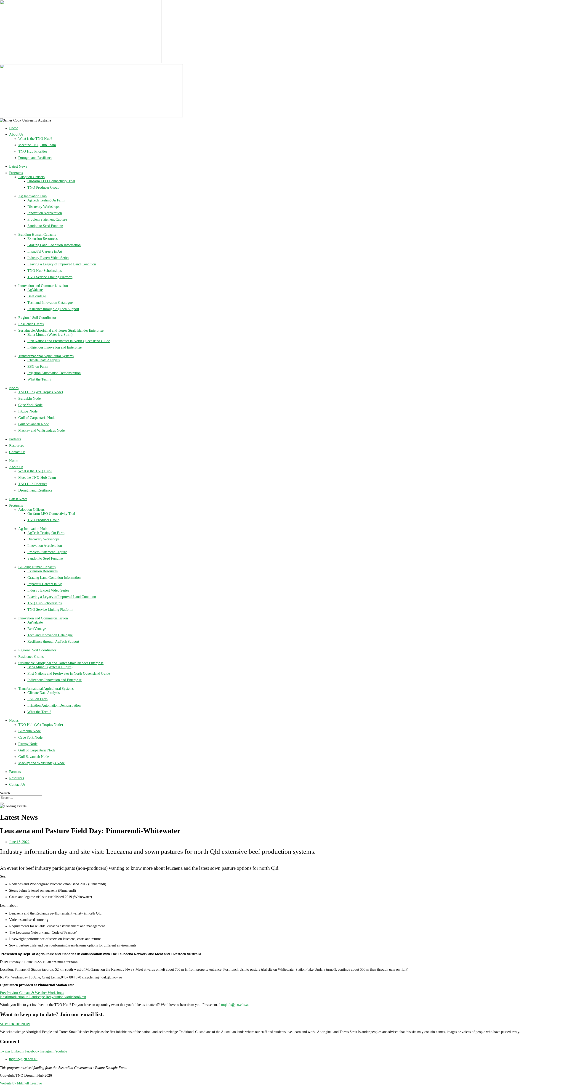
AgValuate (35, 290)
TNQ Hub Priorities (32, 151)
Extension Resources (42, 239)
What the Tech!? (39, 379)
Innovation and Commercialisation (43, 286)
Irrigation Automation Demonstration (54, 373)
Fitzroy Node (27, 411)
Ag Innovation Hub (32, 196)
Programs (16, 173)
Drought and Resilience (35, 158)
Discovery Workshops (43, 207)
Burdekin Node (29, 398)
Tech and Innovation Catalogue (50, 302)
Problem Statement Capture (47, 219)
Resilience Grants (31, 324)
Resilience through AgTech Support (53, 309)
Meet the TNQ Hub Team (37, 145)
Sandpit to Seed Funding (45, 226)
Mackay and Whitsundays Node (41, 430)
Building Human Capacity (37, 234)
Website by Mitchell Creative (21, 1083)
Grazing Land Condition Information (54, 245)
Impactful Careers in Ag (44, 251)
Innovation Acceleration (44, 213)
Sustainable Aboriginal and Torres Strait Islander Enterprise (61, 330)
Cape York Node (30, 405)
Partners (15, 439)
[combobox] (21, 797)
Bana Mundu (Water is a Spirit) (49, 334)
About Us (16, 134)
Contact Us (17, 452)
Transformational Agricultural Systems (46, 356)
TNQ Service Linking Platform (49, 277)
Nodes (14, 388)
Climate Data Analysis (43, 360)
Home (13, 128)
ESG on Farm (37, 366)
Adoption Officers (31, 177)
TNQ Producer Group (43, 187)
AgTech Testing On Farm (45, 200)
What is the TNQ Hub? (35, 138)
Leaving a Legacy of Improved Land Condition (61, 264)
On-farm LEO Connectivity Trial (51, 181)
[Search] (2, 803)
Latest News (18, 166)
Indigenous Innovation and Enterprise (54, 347)
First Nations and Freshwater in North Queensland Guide (68, 341)
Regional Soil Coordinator (37, 318)
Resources (16, 445)
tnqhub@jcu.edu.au (235, 1005)
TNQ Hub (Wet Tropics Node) (40, 392)
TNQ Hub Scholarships (44, 270)
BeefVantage (36, 296)
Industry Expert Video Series (48, 258)
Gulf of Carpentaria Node (36, 418)
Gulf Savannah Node (33, 424)
